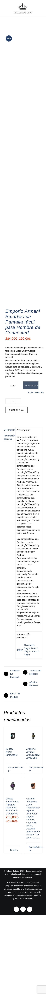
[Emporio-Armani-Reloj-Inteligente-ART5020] (23, 167)
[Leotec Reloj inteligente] (13, 736)
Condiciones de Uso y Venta (28, 874)
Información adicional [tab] (9, 437)
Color (13, 385)
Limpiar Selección (35, 392)
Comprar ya (16, 410)
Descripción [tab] (9, 430)
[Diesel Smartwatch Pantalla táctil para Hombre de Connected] (13, 786)
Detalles (17, 767)
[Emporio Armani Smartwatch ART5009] (33, 736)
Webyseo (29, 877)
